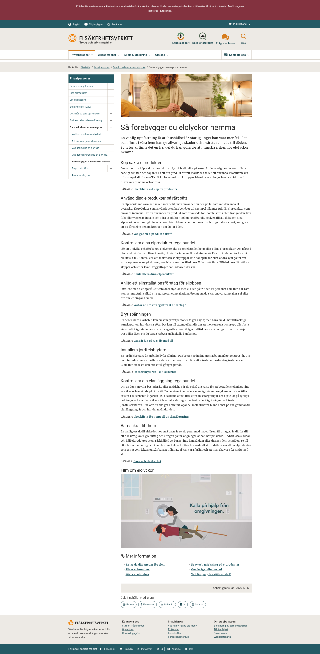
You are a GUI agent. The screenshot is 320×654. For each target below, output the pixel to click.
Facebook (109, 649)
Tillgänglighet (221, 629)
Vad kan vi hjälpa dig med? (182, 625)
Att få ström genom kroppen (86, 141)
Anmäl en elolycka (81, 175)
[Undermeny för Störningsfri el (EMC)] (110, 106)
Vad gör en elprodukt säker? (153, 234)
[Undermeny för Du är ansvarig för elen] (110, 86)
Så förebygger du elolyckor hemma (91, 161)
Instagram (146, 649)
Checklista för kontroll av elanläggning (161, 416)
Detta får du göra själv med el (85, 113)
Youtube (176, 649)
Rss (191, 649)
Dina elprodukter (78, 93)
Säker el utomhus (137, 574)
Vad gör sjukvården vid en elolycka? (90, 154)
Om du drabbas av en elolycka (86, 127)
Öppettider (128, 629)
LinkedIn (128, 649)
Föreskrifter (174, 633)
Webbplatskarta (222, 636)
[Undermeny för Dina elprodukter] (110, 93)
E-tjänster (173, 629)
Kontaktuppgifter (131, 633)
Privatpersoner (80, 78)
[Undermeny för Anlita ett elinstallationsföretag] (110, 120)
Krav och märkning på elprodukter (215, 564)
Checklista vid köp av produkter (155, 189)
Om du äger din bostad (206, 569)
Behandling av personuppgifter (230, 625)
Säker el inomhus (138, 569)
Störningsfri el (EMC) (80, 106)
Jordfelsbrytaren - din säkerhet (155, 371)
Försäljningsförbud (178, 636)
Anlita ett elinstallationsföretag (86, 120)
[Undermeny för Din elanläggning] (110, 99)
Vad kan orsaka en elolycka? (86, 134)
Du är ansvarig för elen (81, 86)
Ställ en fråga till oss (133, 625)
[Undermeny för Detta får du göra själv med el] (110, 113)
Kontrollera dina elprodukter (154, 274)
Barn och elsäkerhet (147, 461)
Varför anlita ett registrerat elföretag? (160, 305)
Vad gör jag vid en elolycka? (86, 148)
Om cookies (220, 633)
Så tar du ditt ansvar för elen (145, 564)
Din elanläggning (78, 99)
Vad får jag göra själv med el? (153, 340)
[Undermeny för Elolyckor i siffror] (110, 168)
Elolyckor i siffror (80, 168)
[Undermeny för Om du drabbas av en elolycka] (110, 127)
